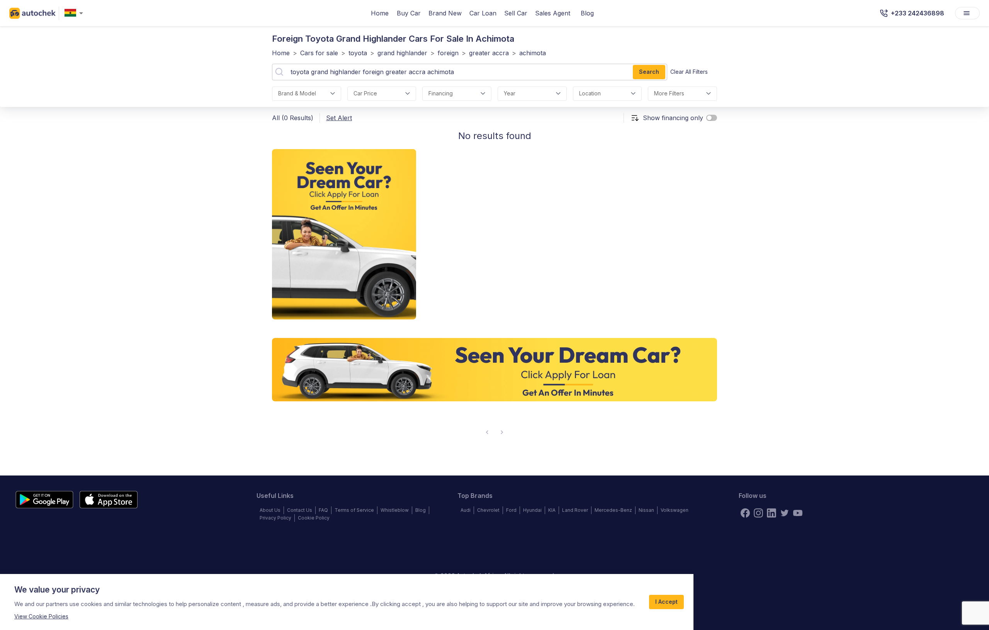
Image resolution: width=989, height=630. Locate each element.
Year (509, 93)
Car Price (365, 93)
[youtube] (797, 513)
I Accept (666, 601)
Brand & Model (297, 93)
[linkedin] (771, 513)
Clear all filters (689, 71)
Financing (440, 93)
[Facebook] (745, 513)
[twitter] (784, 513)
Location (590, 93)
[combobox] (75, 13)
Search (649, 71)
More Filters (669, 93)
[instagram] (758, 513)
